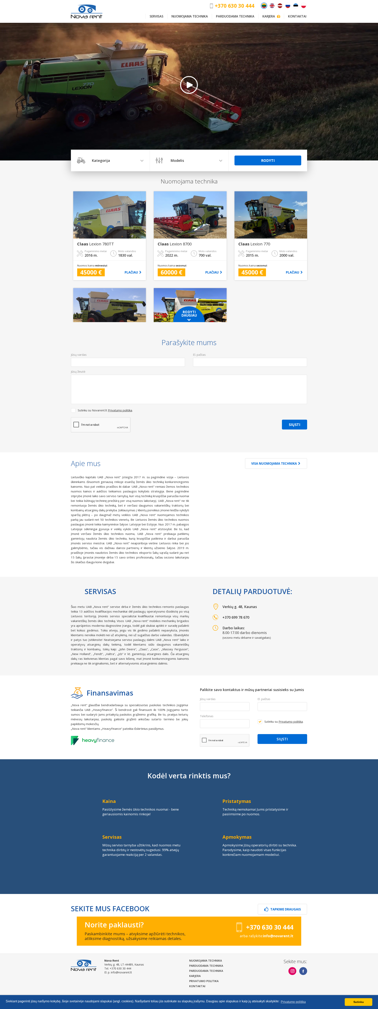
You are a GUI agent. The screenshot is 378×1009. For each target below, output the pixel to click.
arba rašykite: (266, 936)
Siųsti (294, 424)
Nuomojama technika (189, 16)
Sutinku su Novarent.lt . (105, 410)
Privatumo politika (120, 410)
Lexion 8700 (175, 244)
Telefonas (206, 716)
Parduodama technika (235, 16)
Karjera (270, 16)
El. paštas (264, 699)
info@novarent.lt (121, 972)
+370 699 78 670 (235, 617)
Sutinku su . (283, 721)
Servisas (156, 16)
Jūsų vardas (208, 699)
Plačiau (131, 272)
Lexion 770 (254, 244)
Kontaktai (297, 16)
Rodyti (268, 160)
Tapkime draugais (285, 909)
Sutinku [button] (358, 1001)
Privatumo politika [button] (293, 1001)
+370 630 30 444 (234, 6)
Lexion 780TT (95, 244)
